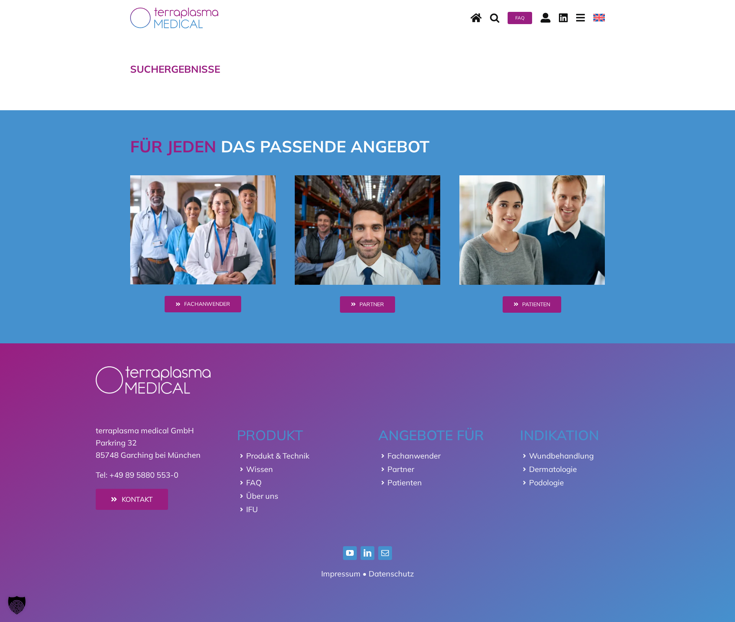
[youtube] (350, 553)
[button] (494, 18)
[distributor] (367, 179)
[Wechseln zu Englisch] (599, 18)
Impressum (341, 573)
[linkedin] (367, 553)
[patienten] (532, 179)
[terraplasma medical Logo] (174, 11)
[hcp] (203, 179)
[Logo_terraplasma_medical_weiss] (153, 370)
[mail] (385, 553)
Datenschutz (391, 573)
